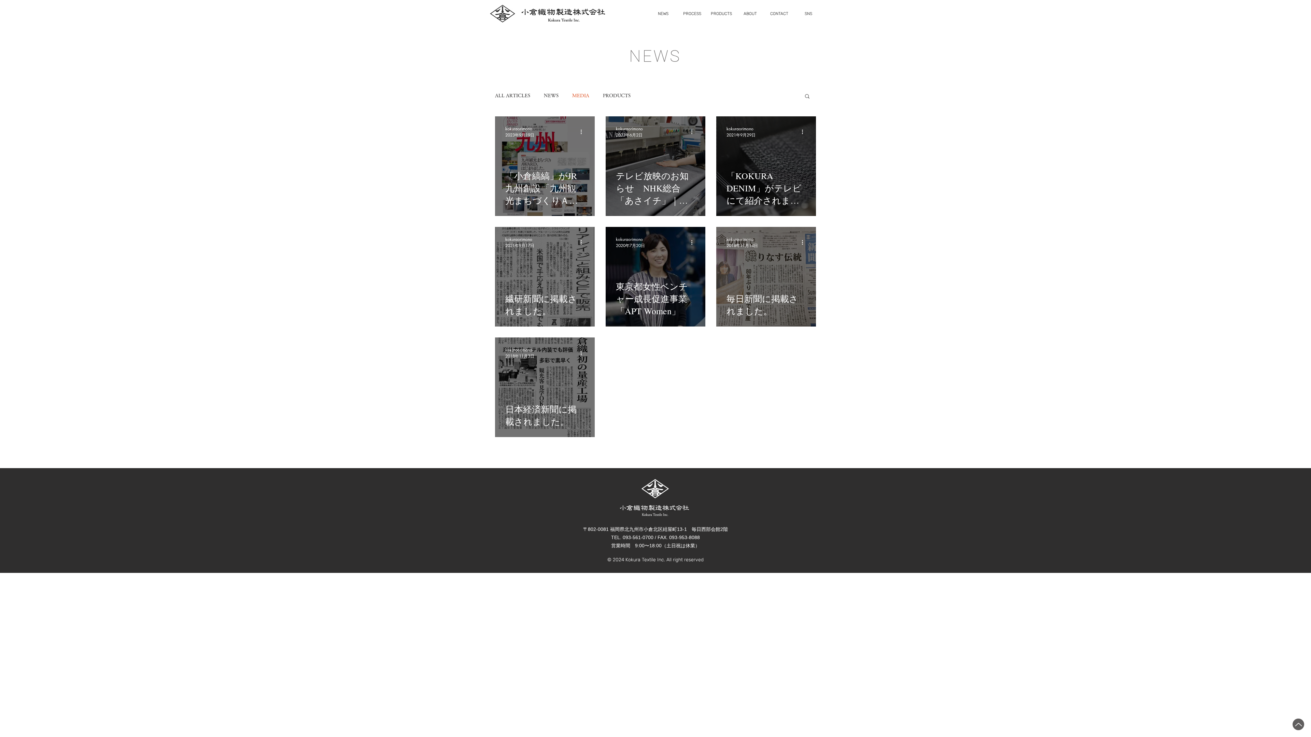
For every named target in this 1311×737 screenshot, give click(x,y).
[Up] (1298, 724)
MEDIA (580, 95)
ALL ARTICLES (512, 95)
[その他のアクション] (583, 132)
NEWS (551, 95)
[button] (807, 96)
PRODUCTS (617, 95)
